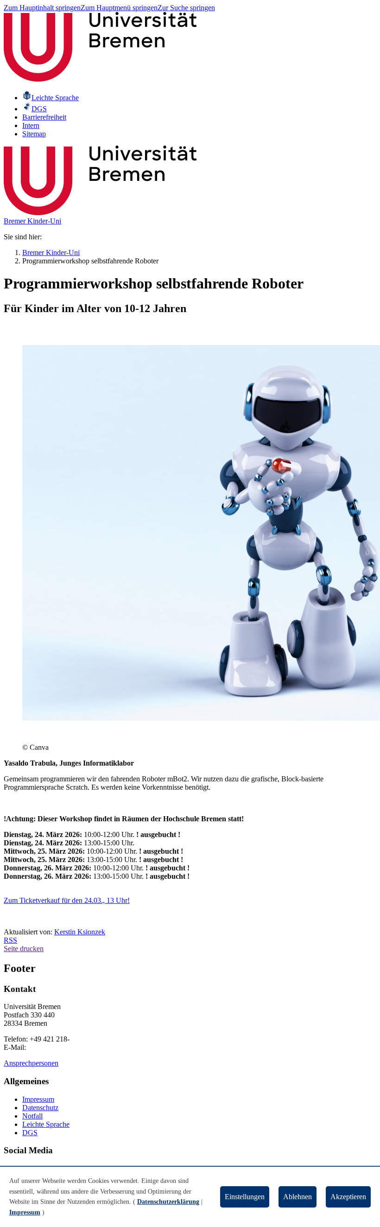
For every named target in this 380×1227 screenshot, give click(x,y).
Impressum (38, 1099)
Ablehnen (297, 1197)
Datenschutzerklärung (168, 1201)
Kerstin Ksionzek (79, 932)
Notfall (32, 1116)
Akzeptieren (348, 1197)
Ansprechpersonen (31, 1063)
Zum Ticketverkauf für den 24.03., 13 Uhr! (67, 900)
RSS (10, 940)
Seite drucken (24, 948)
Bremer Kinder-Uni (32, 221)
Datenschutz (40, 1108)
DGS (30, 1133)
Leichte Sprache (46, 1124)
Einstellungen (245, 1197)
